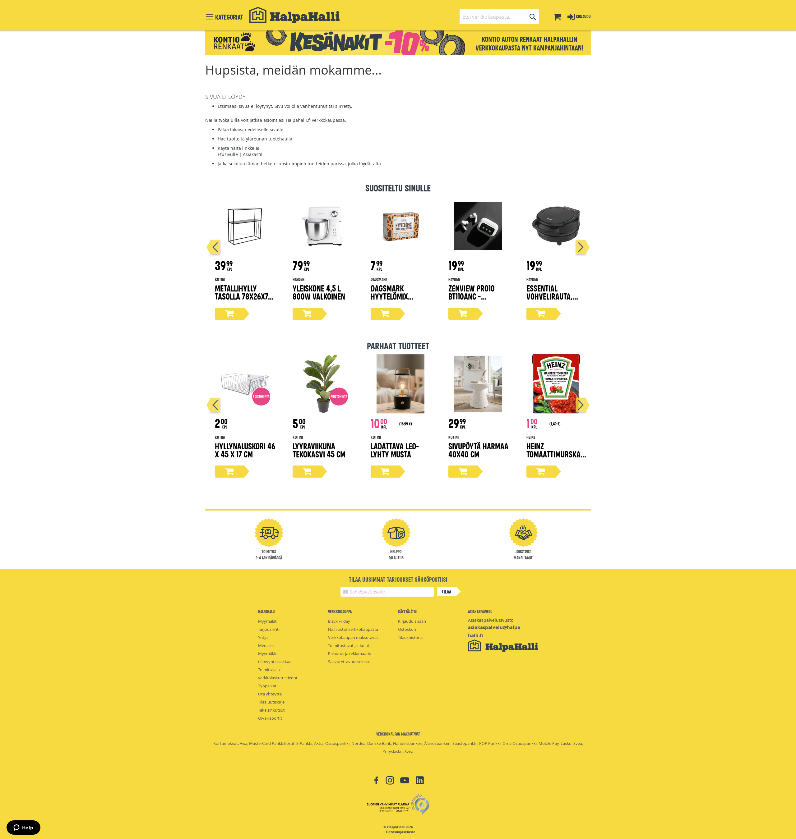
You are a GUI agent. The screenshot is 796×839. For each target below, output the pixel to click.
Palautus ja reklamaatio (349, 653)
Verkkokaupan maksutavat (353, 637)
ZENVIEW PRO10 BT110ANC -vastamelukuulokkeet (477, 300)
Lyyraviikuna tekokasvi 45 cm (319, 449)
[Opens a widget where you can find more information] (23, 828)
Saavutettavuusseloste (349, 661)
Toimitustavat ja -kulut (348, 645)
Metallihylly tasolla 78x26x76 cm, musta (243, 296)
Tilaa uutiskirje (271, 702)
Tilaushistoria (410, 637)
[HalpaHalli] (294, 15)
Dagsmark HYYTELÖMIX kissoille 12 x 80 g (400, 296)
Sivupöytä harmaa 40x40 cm (478, 449)
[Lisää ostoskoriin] (229, 314)
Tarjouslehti (269, 629)
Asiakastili (253, 154)
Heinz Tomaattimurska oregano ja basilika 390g (553, 458)
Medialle (266, 645)
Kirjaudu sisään (412, 621)
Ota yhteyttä (270, 694)
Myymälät (267, 621)
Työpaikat (267, 686)
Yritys (263, 637)
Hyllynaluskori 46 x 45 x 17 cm (245, 449)
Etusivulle (228, 154)
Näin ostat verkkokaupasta (353, 629)
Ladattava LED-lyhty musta (395, 449)
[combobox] (499, 16)
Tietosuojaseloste (400, 831)
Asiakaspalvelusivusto (490, 620)
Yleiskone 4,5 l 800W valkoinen (319, 291)
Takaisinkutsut (271, 710)
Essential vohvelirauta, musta (549, 296)
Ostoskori (407, 629)
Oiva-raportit (270, 718)
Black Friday (339, 621)
